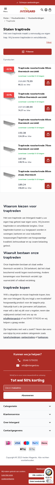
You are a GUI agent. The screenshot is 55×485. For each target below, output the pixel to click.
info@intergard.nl (11, 318)
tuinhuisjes (43, 337)
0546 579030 (30, 360)
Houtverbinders (18, 18)
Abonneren (28, 395)
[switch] (48, 480)
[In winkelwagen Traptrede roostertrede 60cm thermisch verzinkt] (48, 134)
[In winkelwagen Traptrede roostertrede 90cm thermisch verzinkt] (48, 82)
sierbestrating (28, 337)
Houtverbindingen (36, 18)
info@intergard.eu (30, 365)
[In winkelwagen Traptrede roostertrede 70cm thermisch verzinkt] (48, 160)
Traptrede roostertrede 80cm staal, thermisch (34, 173)
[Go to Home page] (27, 9)
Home (6, 18)
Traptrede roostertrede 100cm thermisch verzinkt (32, 95)
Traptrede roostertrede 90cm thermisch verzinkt (34, 70)
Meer (49, 42)
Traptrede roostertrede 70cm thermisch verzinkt (34, 147)
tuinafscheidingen (11, 337)
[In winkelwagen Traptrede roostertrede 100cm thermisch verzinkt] (48, 108)
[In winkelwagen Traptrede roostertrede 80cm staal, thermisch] (48, 186)
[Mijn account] (46, 10)
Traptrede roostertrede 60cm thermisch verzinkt (34, 121)
